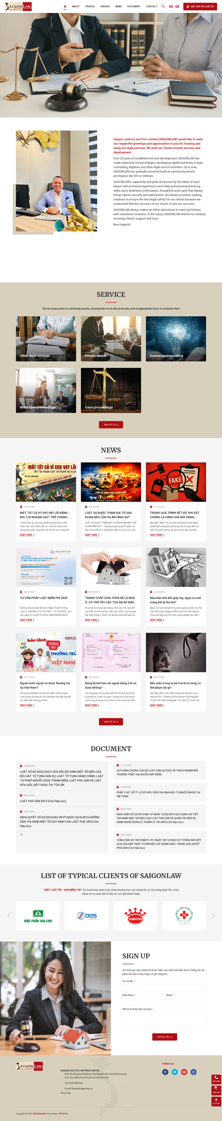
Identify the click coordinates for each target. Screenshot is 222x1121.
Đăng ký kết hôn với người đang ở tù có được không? (111, 685)
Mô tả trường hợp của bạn (137, 1009)
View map (65, 1093)
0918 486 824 (76, 1083)
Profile (90, 6)
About (76, 6)
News (118, 6)
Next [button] (213, 915)
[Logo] (29, 1066)
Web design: (52, 1113)
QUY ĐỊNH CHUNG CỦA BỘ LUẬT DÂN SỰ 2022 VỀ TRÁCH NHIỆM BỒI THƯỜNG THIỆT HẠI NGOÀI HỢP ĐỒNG (157, 772)
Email (170, 995)
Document (134, 6)
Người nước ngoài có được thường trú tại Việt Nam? (45, 685)
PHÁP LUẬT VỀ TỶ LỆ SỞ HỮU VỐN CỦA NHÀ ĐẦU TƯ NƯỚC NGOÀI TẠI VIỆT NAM (158, 794)
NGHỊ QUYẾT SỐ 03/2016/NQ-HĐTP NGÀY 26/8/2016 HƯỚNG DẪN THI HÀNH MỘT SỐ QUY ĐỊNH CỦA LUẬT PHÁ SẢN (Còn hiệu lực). (60, 822)
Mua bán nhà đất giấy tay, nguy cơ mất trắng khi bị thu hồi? (175, 600)
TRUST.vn (63, 1113)
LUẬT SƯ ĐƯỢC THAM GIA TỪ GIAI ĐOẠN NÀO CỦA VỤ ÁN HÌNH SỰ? (108, 515)
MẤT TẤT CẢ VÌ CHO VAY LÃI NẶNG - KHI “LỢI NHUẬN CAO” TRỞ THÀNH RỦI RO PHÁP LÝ (45, 515)
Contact (151, 6)
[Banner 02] (111, 65)
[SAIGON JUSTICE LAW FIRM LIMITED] (18, 6)
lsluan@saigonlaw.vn (82, 1088)
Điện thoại (129, 995)
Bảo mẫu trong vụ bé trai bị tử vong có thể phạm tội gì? (175, 685)
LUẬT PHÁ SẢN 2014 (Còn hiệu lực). (43, 801)
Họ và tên (128, 981)
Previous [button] (8, 915)
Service (105, 6)
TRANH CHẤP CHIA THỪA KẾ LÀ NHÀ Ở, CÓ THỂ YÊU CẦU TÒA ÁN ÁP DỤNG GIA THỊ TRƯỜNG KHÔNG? (110, 600)
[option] (111, 65)
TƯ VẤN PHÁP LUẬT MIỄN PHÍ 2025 (43, 598)
